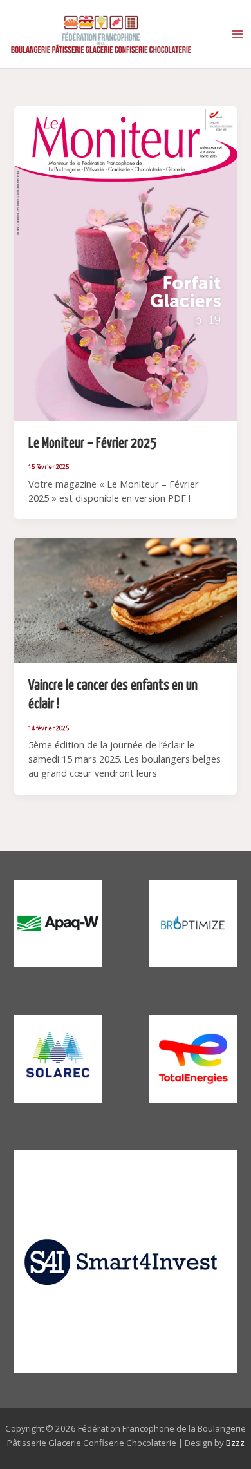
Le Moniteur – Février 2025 (92, 444)
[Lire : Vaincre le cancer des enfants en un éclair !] (125, 598)
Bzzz (235, 1442)
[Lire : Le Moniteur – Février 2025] (125, 262)
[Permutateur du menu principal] (237, 34)
